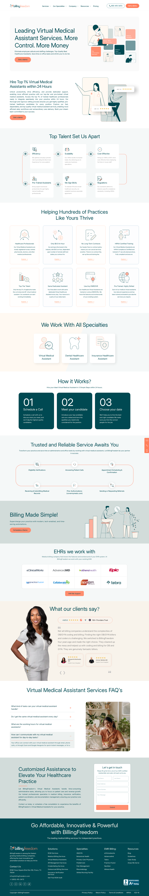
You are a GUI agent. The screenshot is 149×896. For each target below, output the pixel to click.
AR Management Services (57, 863)
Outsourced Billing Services (58, 869)
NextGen (107, 866)
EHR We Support (74, 593)
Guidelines (131, 856)
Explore (23, 259)
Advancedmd (109, 856)
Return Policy (101, 892)
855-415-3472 (116, 6)
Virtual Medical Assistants (57, 859)
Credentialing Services (56, 866)
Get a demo (132, 6)
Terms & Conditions (116, 892)
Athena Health (109, 869)
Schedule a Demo (20, 530)
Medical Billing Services (56, 856)
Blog (129, 853)
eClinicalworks (109, 853)
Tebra (106, 859)
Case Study (132, 859)
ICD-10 (136, 892)
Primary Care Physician (85, 859)
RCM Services (53, 853)
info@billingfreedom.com (20, 876)
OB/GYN (79, 853)
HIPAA (128, 892)
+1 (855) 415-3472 (17, 879)
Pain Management (83, 866)
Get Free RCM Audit (55, 878)
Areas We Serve (133, 863)
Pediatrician (81, 863)
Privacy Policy (87, 892)
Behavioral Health (83, 856)
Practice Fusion (110, 863)
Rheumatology (82, 869)
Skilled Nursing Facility (85, 872)
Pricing (96, 6)
